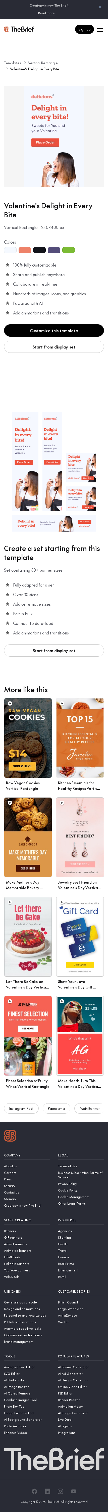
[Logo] (10, 1136)
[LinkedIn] (47, 1491)
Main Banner (90, 1108)
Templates (12, 62)
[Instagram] (61, 1491)
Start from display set (54, 347)
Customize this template (54, 330)
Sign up (84, 29)
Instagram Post (21, 1108)
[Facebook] (34, 1491)
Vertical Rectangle (43, 62)
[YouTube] (74, 1491)
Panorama (56, 1108)
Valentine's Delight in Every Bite (34, 68)
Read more (46, 13)
